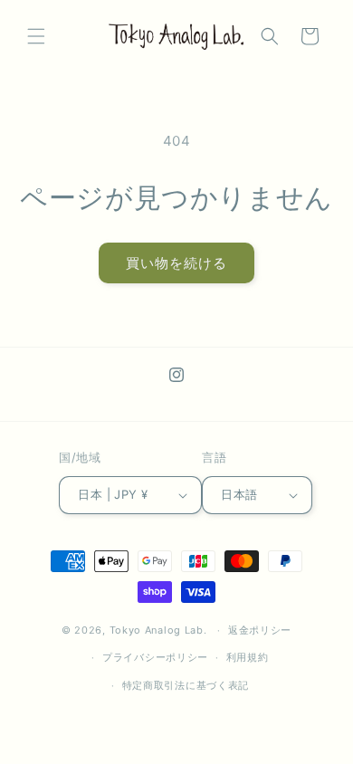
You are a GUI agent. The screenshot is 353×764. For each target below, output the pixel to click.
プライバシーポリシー (155, 657)
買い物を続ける (176, 263)
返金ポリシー (259, 630)
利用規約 (247, 657)
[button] (36, 36)
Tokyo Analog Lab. (158, 630)
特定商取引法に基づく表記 (185, 685)
